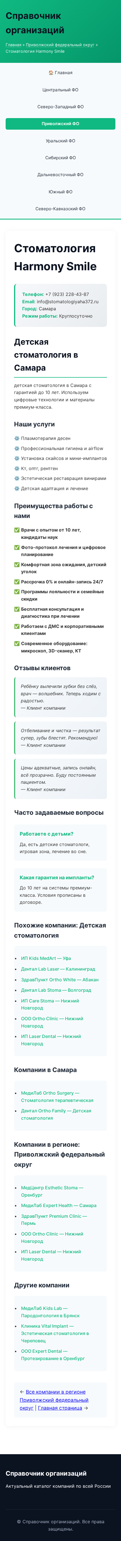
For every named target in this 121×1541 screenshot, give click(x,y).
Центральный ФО (60, 89)
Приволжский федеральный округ (60, 44)
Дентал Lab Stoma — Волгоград (56, 990)
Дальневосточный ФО (60, 174)
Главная (13, 44)
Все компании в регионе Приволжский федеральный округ (54, 1400)
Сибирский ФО (60, 157)
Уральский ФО (60, 140)
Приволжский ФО (60, 123)
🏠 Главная (60, 72)
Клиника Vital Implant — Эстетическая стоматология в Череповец (55, 1333)
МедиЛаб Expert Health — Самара (59, 1205)
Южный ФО (61, 191)
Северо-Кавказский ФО (60, 208)
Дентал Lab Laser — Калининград (58, 969)
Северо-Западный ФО (60, 106)
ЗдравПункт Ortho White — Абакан (59, 979)
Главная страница (60, 1408)
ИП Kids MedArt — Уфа (46, 958)
